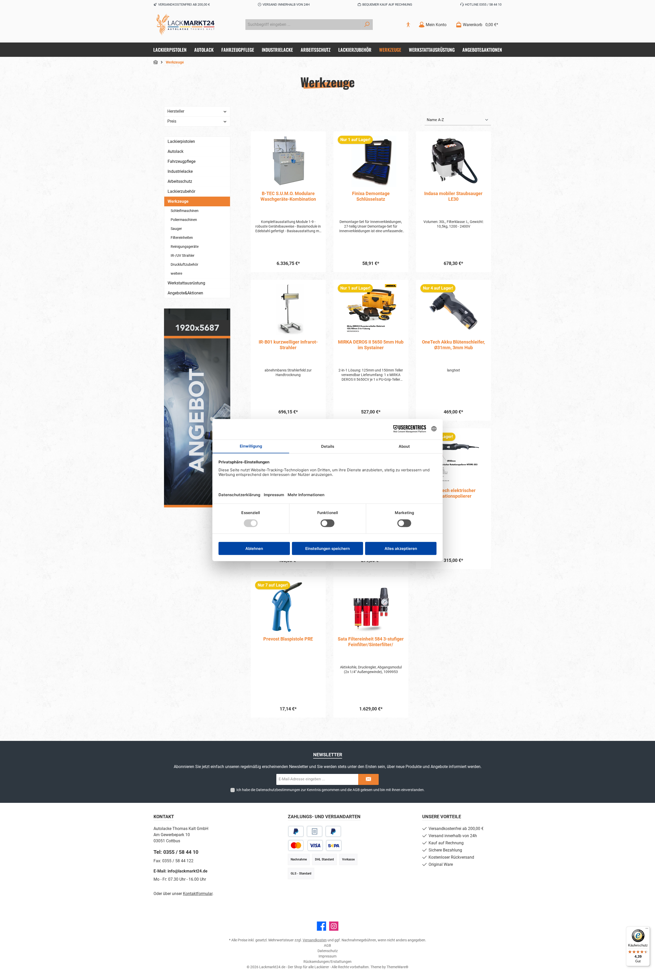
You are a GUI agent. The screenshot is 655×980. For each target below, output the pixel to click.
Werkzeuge (178, 201)
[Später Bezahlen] (333, 831)
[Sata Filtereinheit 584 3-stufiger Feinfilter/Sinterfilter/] (371, 606)
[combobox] (303, 24)
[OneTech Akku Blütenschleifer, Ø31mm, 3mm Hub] (453, 309)
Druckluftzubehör (184, 264)
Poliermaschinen (184, 220)
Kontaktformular (197, 893)
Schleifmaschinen (185, 211)
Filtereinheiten (182, 238)
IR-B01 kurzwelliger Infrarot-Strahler (288, 344)
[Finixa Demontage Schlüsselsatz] (371, 161)
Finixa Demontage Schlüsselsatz (371, 196)
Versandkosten (315, 940)
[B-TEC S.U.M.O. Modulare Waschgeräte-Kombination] (288, 161)
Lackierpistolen (181, 141)
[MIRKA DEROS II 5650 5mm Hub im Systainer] (371, 309)
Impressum (327, 956)
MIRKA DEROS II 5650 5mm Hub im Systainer (370, 344)
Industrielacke (180, 171)
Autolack (175, 151)
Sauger (176, 229)
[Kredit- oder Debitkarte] (305, 845)
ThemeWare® (397, 967)
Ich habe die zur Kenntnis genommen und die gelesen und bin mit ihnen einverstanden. (330, 790)
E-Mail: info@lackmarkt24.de (181, 871)
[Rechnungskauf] (315, 831)
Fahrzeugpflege (181, 161)
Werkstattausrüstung (186, 283)
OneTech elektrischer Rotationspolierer (453, 493)
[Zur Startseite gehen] (185, 24)
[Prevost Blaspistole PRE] (288, 606)
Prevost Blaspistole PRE (288, 639)
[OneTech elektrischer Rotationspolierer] (453, 458)
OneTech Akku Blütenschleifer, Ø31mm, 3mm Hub (453, 344)
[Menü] (647, 929)
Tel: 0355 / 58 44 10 (176, 852)
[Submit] (368, 779)
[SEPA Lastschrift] (334, 845)
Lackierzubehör (181, 191)
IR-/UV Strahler (182, 255)
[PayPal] (296, 831)
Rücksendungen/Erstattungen (327, 962)
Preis (171, 121)
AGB (356, 790)
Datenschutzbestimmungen (278, 790)
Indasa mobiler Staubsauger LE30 (453, 196)
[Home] (156, 62)
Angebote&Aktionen (185, 293)
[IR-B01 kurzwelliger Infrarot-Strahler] (288, 309)
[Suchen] (367, 24)
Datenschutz (328, 951)
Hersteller (175, 111)
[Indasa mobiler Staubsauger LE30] (453, 161)
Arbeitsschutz (180, 181)
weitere (176, 273)
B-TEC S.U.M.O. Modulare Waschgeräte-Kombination (288, 196)
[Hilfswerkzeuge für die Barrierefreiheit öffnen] (408, 24)
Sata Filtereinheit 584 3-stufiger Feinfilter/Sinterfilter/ (371, 641)
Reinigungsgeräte (185, 246)
